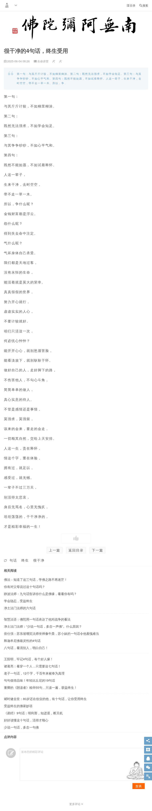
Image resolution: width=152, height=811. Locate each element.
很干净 (39, 560)
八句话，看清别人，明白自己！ (26, 647)
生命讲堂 (42, 61)
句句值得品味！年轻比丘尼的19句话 (29, 680)
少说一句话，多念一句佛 (21, 727)
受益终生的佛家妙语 (18, 706)
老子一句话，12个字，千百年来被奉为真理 (34, 673)
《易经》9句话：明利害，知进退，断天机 (33, 713)
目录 (131, 5)
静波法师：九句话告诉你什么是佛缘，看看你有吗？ (40, 593)
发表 (138, 786)
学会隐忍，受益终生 (18, 601)
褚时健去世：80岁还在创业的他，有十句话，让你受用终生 (45, 698)
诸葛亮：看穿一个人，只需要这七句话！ (32, 666)
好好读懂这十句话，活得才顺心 (26, 720)
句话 (13, 560)
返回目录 (76, 550)
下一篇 (97, 550)
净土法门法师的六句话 (20, 608)
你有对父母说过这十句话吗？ (24, 586)
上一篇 (54, 550)
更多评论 (75, 804)
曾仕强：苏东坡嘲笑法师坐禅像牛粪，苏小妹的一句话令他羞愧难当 (51, 633)
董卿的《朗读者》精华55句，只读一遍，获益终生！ (40, 687)
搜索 (143, 5)
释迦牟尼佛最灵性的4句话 (22, 640)
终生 (25, 560)
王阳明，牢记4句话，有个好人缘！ (28, 659)
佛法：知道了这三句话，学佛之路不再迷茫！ (35, 579)
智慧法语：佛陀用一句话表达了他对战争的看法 (37, 619)
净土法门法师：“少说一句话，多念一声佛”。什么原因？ (43, 626)
